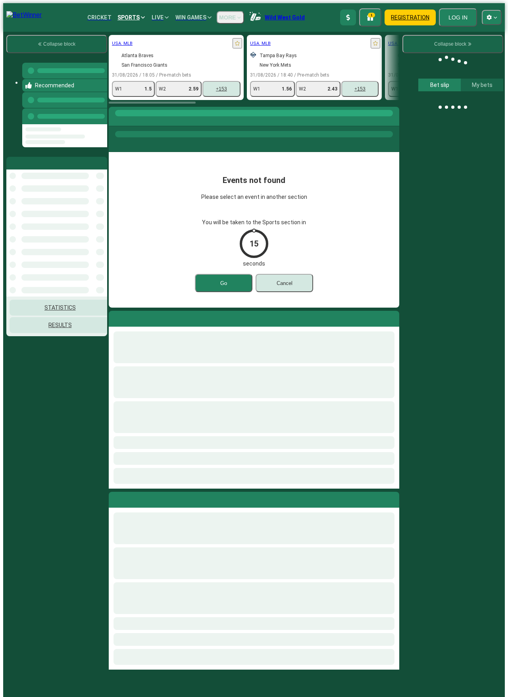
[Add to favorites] (151, 43)
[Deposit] (348, 17)
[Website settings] (492, 17)
